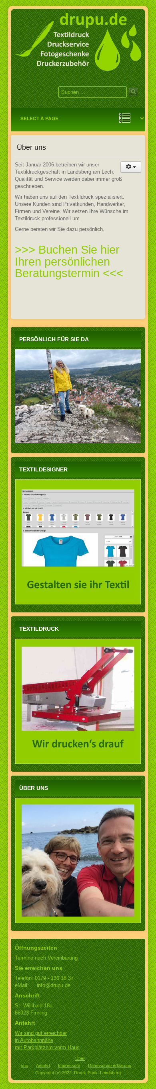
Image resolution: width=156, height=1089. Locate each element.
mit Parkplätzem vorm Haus (47, 1047)
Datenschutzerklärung (109, 1065)
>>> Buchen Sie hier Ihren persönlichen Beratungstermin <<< (69, 261)
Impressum (69, 1065)
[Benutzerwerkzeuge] (130, 167)
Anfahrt (43, 1065)
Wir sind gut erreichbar (41, 1033)
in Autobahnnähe (34, 1040)
